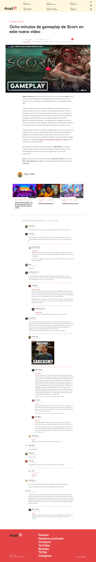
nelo (33, 470)
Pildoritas (73, 9)
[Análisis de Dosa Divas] (71, 190)
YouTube (44, 545)
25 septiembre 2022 (39, 371)
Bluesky (43, 549)
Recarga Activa (51, 4)
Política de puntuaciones (17, 556)
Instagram (45, 555)
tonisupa (31, 460)
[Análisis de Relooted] (48, 190)
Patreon (43, 535)
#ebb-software (27, 41)
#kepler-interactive (38, 41)
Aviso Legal (13, 555)
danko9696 (34, 285)
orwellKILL (31, 445)
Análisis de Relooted (46, 204)
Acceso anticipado (52, 9)
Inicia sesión (49, 220)
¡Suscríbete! (27, 4)
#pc (47, 41)
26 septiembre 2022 (36, 248)
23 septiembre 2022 (32, 227)
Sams (30, 264)
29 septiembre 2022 (36, 510)
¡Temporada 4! (27, 9)
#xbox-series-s (59, 41)
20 (72, 39)
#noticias (27, 42)
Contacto (44, 542)
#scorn (51, 41)
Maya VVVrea (32, 318)
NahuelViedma (36, 247)
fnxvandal (31, 233)
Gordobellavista (33, 272)
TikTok (42, 552)
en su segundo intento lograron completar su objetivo (52, 139)
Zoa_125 (37, 400)
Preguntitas (73, 4)
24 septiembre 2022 (36, 287)
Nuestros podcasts (50, 538)
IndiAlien (32, 453)
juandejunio (35, 436)
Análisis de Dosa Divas (70, 204)
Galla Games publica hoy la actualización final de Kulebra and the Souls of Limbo (24, 205)
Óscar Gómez (28, 39)
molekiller (31, 226)
